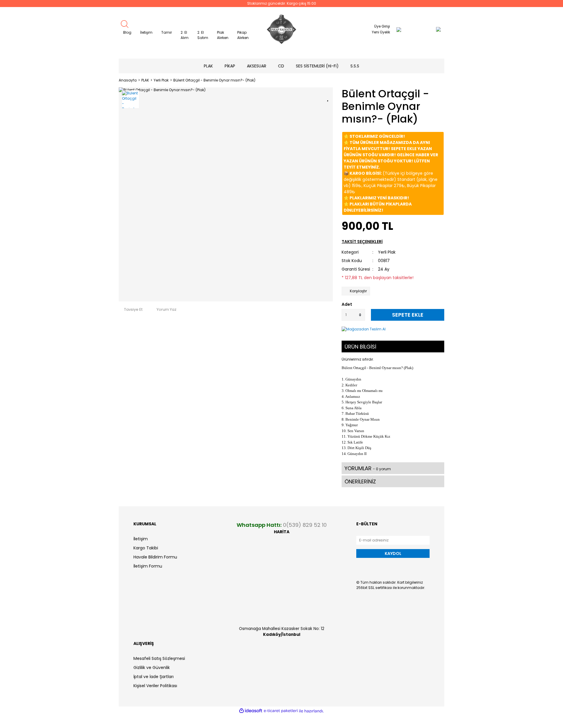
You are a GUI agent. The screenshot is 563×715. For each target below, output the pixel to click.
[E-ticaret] (281, 711)
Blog (127, 32)
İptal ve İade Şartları (153, 677)
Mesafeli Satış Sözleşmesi (159, 658)
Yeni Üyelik (381, 32)
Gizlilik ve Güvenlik (151, 667)
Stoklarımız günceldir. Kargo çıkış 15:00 (281, 3)
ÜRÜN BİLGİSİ (360, 346)
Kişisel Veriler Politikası (155, 686)
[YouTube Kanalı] (439, 46)
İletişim (146, 32)
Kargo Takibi (145, 548)
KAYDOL (393, 553)
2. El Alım (185, 35)
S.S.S (354, 66)
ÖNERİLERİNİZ (360, 481)
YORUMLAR (368, 468)
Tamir (166, 32)
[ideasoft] (250, 711)
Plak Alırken (222, 35)
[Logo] (281, 29)
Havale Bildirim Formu (155, 557)
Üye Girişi (382, 26)
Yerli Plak (387, 252)
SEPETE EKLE (407, 314)
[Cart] (426, 29)
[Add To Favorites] (328, 96)
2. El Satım (202, 35)
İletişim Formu (147, 566)
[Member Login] (398, 29)
